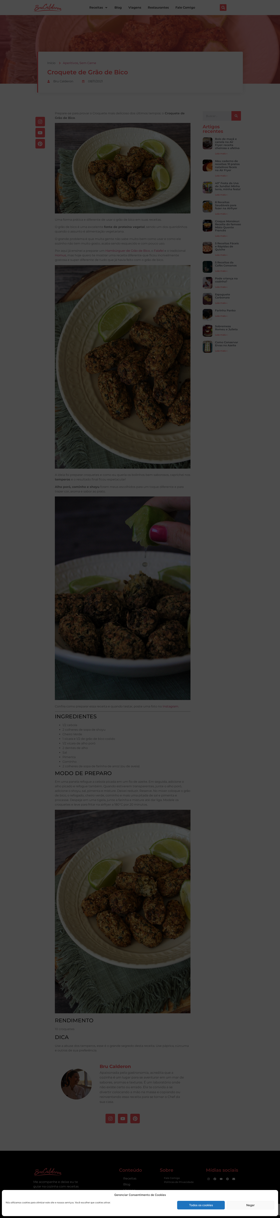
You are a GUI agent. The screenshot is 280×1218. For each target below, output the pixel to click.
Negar (250, 1205)
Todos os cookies (201, 1205)
